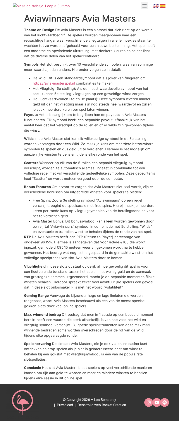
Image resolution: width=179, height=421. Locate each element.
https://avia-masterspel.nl (54, 83)
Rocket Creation (114, 405)
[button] (144, 5)
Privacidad (65, 405)
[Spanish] (162, 6)
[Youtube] (156, 402)
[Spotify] (164, 402)
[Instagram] (148, 402)
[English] (155, 6)
